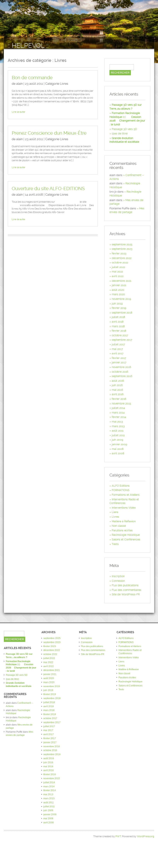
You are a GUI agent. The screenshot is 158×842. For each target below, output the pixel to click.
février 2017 (119, 358)
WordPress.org (145, 836)
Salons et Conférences (126, 539)
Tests (115, 544)
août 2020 (118, 289)
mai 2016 (117, 389)
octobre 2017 (120, 335)
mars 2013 (118, 426)
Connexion (118, 580)
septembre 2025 (122, 244)
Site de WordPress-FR (126, 594)
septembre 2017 (122, 339)
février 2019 (119, 307)
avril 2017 (118, 353)
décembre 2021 (121, 280)
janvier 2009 (119, 444)
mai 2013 (117, 421)
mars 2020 (118, 294)
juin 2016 (117, 385)
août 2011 (118, 430)
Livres (64, 84)
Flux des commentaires (126, 589)
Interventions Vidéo (124, 507)
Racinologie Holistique (126, 534)
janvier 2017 (119, 362)
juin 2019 (117, 303)
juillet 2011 (118, 435)
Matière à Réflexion (124, 521)
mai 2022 (117, 271)
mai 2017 (117, 349)
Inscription (118, 576)
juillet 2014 (118, 407)
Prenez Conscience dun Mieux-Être (49, 133)
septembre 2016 (122, 376)
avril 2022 (118, 276)
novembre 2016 (121, 367)
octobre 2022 (120, 262)
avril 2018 (118, 321)
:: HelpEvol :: (28, 45)
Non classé (119, 525)
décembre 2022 (121, 258)
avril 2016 (118, 394)
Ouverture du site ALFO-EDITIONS (48, 188)
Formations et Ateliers (126, 494)
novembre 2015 (121, 403)
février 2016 (119, 398)
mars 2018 (118, 326)
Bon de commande (32, 77)
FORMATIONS (120, 490)
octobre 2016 (120, 371)
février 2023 (119, 253)
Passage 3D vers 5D (124, 129)
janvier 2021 (119, 285)
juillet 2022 (118, 267)
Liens (115, 512)
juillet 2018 (118, 317)
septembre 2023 (122, 248)
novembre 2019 (121, 298)
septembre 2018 (122, 312)
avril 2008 (118, 453)
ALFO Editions (121, 485)
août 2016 (118, 380)
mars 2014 (118, 412)
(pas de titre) (120, 133)
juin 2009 (117, 439)
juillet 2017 (118, 344)
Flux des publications (125, 585)
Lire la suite (18, 111)
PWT (118, 836)
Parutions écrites (122, 530)
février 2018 (119, 330)
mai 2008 (118, 448)
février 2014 (119, 416)
